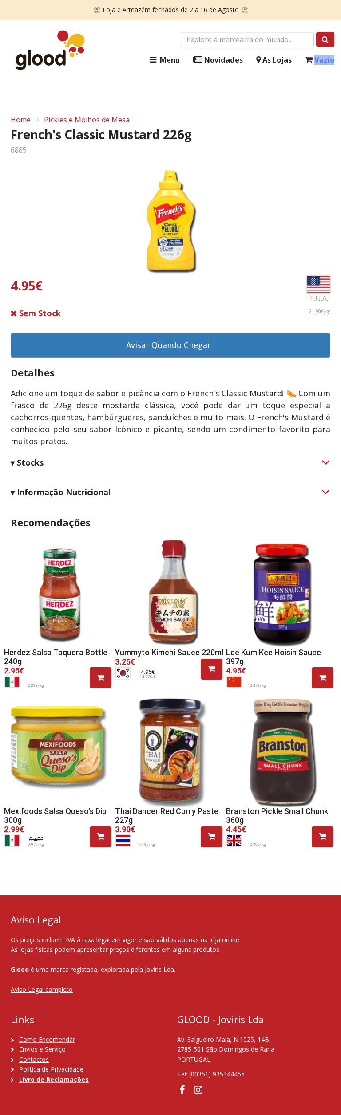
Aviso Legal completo (42, 989)
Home (21, 120)
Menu (169, 60)
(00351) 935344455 (217, 1074)
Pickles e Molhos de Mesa (87, 120)
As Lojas (276, 60)
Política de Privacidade (51, 1069)
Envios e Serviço (42, 1049)
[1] (100, 677)
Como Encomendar (47, 1039)
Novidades (222, 60)
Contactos (34, 1059)
